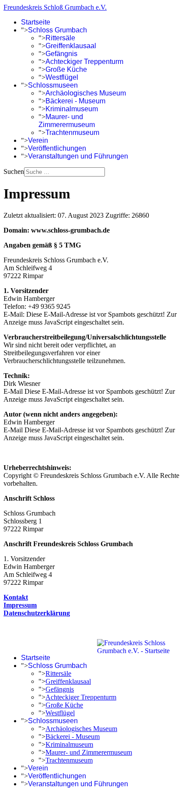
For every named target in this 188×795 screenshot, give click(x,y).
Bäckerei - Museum (75, 101)
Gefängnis (61, 53)
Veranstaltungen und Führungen (78, 156)
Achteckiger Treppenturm (84, 61)
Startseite (35, 22)
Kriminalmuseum (71, 109)
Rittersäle (60, 38)
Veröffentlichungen (57, 148)
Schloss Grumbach (57, 30)
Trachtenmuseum (72, 132)
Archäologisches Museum (85, 93)
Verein (38, 140)
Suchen (13, 171)
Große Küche (66, 69)
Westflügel (61, 77)
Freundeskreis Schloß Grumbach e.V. (55, 7)
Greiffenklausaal (70, 45)
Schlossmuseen (53, 85)
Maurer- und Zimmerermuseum (66, 120)
